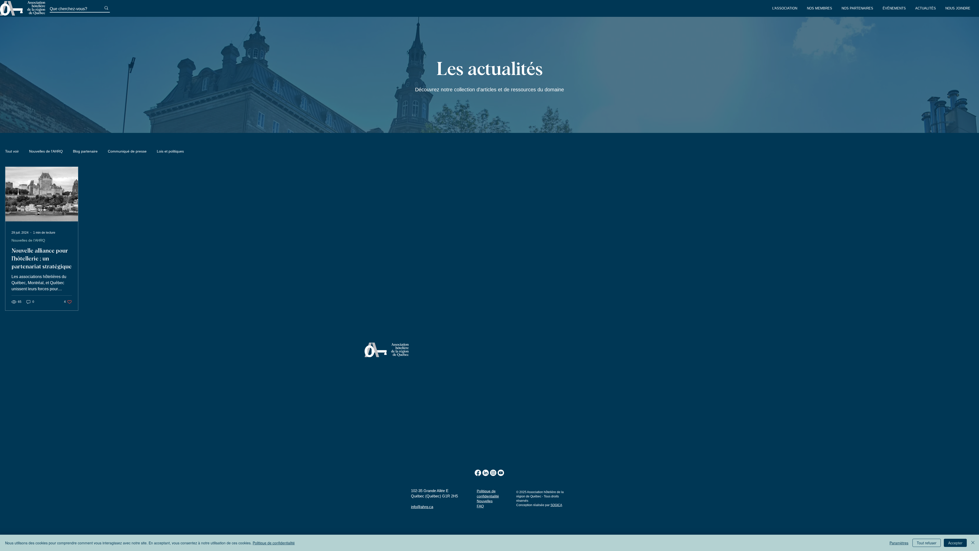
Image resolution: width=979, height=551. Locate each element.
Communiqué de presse (127, 151)
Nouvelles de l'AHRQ (46, 151)
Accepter (955, 542)
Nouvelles (485, 501)
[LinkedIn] (485, 473)
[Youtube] (501, 473)
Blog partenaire (85, 151)
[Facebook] (478, 473)
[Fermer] (973, 543)
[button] (785, 8)
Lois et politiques (170, 151)
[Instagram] (493, 473)
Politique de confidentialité (274, 542)
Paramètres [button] (899, 542)
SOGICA (556, 505)
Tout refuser (926, 542)
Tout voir (12, 151)
